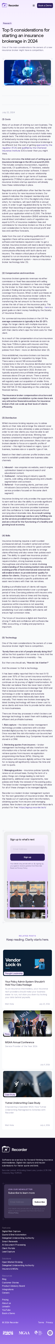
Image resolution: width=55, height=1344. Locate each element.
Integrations (8, 1289)
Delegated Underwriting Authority (18, 1238)
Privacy (49, 1322)
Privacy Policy (13, 1213)
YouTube (6, 1310)
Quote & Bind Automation (14, 1234)
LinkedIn (6, 1306)
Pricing (5, 1299)
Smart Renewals (10, 1241)
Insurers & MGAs (10, 1269)
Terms (41, 1322)
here (47, 307)
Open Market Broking (12, 1262)
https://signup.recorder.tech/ (32, 807)
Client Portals (8, 1248)
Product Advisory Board (13, 1286)
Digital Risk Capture (11, 1231)
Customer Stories (10, 1282)
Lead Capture (8, 1251)
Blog (4, 1279)
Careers (5, 1292)
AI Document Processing (14, 1244)
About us (6, 1303)
